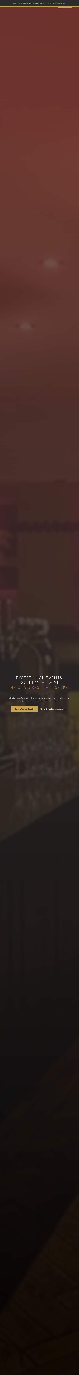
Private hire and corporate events (54, 709)
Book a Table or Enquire (24, 709)
